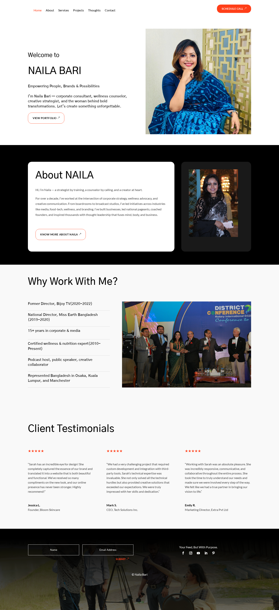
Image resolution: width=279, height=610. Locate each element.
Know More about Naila (59, 234)
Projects (78, 10)
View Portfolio (45, 118)
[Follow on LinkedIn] (206, 553)
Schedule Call (232, 8)
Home (38, 10)
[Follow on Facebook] (183, 553)
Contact (110, 10)
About (50, 10)
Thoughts (94, 10)
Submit (121, 559)
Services (63, 10)
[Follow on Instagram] (191, 553)
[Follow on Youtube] (198, 553)
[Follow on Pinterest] (213, 553)
